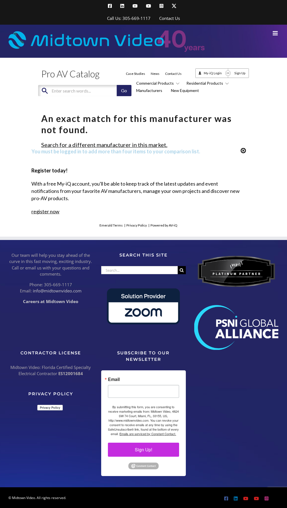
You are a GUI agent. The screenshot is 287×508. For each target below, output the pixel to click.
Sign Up (240, 73)
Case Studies (135, 73)
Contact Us (173, 73)
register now (45, 211)
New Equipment (185, 90)
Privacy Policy (136, 225)
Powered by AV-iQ (164, 225)
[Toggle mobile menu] (276, 33)
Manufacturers (149, 90)
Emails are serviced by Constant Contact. (147, 433)
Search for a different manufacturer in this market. (104, 144)
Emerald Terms (111, 225)
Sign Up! (143, 449)
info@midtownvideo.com (57, 291)
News (155, 73)
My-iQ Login (213, 73)
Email (114, 379)
